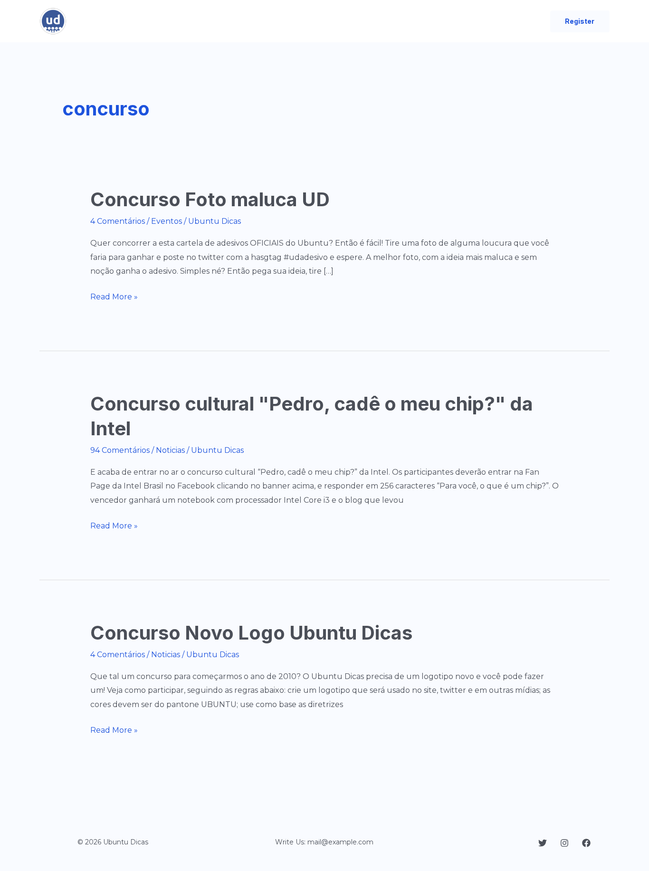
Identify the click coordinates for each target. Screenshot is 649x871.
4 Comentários (117, 221)
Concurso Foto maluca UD (210, 199)
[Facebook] (586, 843)
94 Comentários (120, 450)
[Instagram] (564, 843)
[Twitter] (542, 843)
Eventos (166, 221)
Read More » (114, 298)
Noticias (170, 450)
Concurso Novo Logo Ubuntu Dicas (251, 632)
